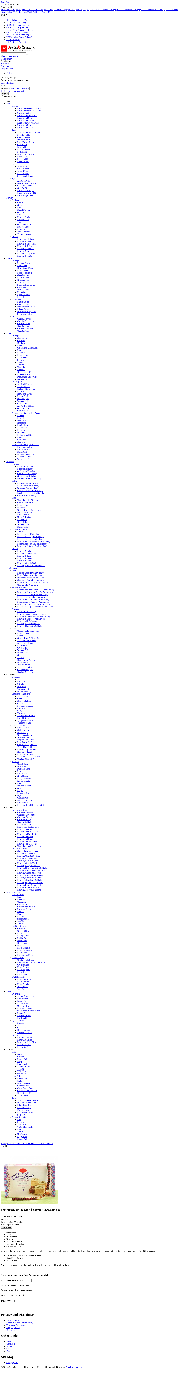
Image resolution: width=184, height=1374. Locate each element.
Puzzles (20, 916)
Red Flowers (22, 229)
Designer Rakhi (24, 140)
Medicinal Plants (24, 1018)
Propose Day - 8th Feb (27, 740)
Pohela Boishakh (24, 800)
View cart (5, 64)
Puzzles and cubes (25, 1112)
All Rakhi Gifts (23, 181)
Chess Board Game (25, 1088)
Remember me (10, 96)
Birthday (10, 461)
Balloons (21, 369)
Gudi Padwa (22, 798)
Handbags (21, 423)
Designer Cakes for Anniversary (31, 578)
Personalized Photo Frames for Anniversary (35, 590)
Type (14, 130)
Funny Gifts (22, 519)
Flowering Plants (24, 1008)
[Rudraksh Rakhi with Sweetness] (29, 1203)
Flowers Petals (23, 217)
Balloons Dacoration (26, 389)
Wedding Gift (23, 689)
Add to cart (6, 1227)
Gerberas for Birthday (26, 476)
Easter (19, 771)
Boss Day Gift (23, 728)
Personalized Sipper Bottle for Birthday (34, 546)
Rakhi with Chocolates (27, 115)
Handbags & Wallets (26, 660)
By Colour (16, 222)
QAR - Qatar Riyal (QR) (78, 9)
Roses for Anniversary (26, 611)
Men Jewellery (23, 449)
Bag (19, 897)
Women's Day (23, 737)
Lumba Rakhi (23, 161)
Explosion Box (23, 374)
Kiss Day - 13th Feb (25, 754)
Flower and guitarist (25, 239)
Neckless (21, 432)
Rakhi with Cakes (24, 113)
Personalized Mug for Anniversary (31, 597)
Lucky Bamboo (24, 999)
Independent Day (24, 778)
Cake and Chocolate (25, 812)
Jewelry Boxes (23, 665)
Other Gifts (16, 655)
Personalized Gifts (19, 1117)
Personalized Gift (19, 587)
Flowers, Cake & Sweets (27, 861)
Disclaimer (11, 1330)
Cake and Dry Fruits (26, 815)
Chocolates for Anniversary (29, 631)
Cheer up (21, 698)
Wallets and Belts (24, 459)
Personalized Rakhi (25, 154)
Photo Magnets (23, 969)
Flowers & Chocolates (26, 244)
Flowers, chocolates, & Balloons (31, 880)
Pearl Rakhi (22, 152)
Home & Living (24, 517)
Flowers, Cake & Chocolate (29, 853)
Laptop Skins (23, 936)
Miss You (21, 708)
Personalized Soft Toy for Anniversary (33, 604)
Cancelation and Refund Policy (19, 1323)
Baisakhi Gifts (23, 803)
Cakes (9, 258)
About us (10, 1346)
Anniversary (11, 568)
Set (13, 164)
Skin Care (21, 440)
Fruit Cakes (22, 265)
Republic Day (23, 793)
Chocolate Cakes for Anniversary (31, 580)
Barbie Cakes (23, 302)
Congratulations (24, 701)
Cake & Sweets (23, 326)
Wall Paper (22, 989)
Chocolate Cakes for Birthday (30, 490)
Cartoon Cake (23, 304)
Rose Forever (23, 219)
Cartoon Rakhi (23, 137)
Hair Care (21, 420)
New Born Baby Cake (26, 311)
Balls (19, 1081)
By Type (15, 200)
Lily (19, 207)
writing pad (22, 1074)
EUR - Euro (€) (22, 12)
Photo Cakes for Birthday (28, 486)
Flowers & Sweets (25, 251)
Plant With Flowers (25, 1037)
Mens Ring (22, 452)
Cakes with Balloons (26, 822)
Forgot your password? (19, 88)
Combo (15, 106)
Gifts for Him (23, 408)
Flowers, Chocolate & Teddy (29, 878)
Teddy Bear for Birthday (27, 500)
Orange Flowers (24, 224)
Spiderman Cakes (24, 314)
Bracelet (20, 415)
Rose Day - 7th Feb (25, 742)
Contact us (10, 1344)
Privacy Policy (12, 1320)
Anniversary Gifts (24, 667)
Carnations (21, 202)
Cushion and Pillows (26, 907)
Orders (9, 73)
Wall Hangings (18, 977)
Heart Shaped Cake (25, 268)
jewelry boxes (23, 425)
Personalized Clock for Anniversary (32, 594)
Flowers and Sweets (25, 839)
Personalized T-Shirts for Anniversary (33, 602)
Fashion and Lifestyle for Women (26, 413)
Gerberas (21, 205)
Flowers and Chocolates (27, 832)
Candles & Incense (25, 672)
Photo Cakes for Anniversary (29, 575)
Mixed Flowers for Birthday (29, 478)
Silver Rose (22, 357)
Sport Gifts (16, 1076)
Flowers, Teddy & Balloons (29, 890)
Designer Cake (23, 280)
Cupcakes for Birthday (27, 495)
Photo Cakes (22, 270)
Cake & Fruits (23, 331)
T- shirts (20, 1069)
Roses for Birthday (25, 466)
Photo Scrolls (23, 984)
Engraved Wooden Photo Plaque (31, 962)
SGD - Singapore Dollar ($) (56, 9)
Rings (19, 437)
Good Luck (22, 1028)
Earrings (20, 418)
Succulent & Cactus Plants (28, 1011)
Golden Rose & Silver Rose (29, 510)
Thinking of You (24, 723)
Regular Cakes (23, 263)
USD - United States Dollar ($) (19, 37)
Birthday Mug (23, 515)
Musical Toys (23, 1110)
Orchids (20, 212)
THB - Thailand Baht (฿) (32, 9)
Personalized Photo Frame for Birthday (33, 541)
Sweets (20, 362)
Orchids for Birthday (26, 471)
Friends (20, 684)
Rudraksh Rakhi (24, 157)
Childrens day (23, 730)
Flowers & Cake (24, 241)
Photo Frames (23, 633)
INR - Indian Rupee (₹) (11, 9)
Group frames (23, 965)
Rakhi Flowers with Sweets (29, 111)
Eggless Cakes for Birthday (29, 483)
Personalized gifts (19, 529)
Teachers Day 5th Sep (26, 759)
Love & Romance (24, 1032)
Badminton (22, 1078)
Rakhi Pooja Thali (25, 195)
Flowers (9, 198)
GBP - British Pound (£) (39, 12)
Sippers (20, 360)
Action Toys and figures (27, 1100)
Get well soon (23, 703)
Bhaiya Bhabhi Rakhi (26, 183)
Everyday (16, 677)
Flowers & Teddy (24, 246)
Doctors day (22, 732)
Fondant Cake (23, 277)
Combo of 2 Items (19, 810)
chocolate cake (23, 275)
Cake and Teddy (24, 819)
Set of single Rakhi (25, 176)
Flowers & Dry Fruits (26, 253)
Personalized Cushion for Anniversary (33, 599)
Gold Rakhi (22, 144)
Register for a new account (12, 91)
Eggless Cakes (23, 294)
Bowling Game (23, 1083)
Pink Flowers (23, 227)
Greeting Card (23, 931)
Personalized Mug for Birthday (30, 536)
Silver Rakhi (22, 159)
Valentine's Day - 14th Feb (28, 757)
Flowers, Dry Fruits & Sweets (30, 882)
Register (10, 83)
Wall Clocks (22, 986)
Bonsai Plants (23, 1001)
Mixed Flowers (23, 210)
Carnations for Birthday (27, 473)
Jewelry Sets (22, 428)
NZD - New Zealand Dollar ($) (103, 9)
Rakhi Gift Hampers (25, 190)
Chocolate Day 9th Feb (27, 744)
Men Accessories (24, 447)
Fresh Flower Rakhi (25, 142)
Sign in (4, 83)
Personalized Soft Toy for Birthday (32, 544)
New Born (21, 686)
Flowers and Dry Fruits (27, 834)
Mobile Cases (23, 938)
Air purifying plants (25, 996)
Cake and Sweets (24, 817)
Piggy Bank (22, 953)
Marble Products (24, 396)
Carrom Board (23, 1086)
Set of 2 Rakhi (23, 166)
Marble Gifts (22, 527)
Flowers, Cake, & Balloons (28, 865)
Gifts (8, 333)
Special (15, 178)
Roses (19, 215)
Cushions (21, 340)
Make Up (21, 430)
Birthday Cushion (24, 512)
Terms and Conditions (15, 1325)
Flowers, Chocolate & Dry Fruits (31, 870)
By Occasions (18, 1020)
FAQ (8, 1341)
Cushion (20, 1057)
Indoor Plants (23, 1003)
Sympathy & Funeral (26, 720)
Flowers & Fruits (24, 256)
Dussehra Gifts (23, 769)
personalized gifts (13, 892)
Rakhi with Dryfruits (26, 118)
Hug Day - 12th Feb (25, 752)
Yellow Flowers (24, 234)
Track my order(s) (8, 80)
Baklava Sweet (23, 379)
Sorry (19, 711)
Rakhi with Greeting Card (28, 123)
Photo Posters (23, 982)
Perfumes (21, 352)
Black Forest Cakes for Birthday (31, 493)
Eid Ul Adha (22, 773)
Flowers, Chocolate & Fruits (29, 873)
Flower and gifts (24, 824)
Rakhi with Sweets (25, 127)
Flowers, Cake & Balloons (28, 563)
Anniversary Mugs (25, 643)
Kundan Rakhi (23, 149)
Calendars (21, 928)
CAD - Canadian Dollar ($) (129, 9)
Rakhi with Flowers (25, 120)
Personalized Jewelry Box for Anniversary (35, 592)
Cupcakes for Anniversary (28, 585)
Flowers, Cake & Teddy (27, 863)
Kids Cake (16, 299)
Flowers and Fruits (25, 836)
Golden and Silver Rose (27, 348)
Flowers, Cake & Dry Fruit (28, 856)
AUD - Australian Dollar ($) (153, 9)
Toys (14, 1098)
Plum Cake (22, 292)
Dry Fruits (21, 343)
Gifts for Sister (23, 188)
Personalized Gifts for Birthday (30, 534)
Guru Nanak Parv (24, 776)
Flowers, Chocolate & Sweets (30, 875)
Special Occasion (19, 725)
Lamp (19, 933)
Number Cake (23, 290)
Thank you (22, 713)
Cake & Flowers (24, 319)
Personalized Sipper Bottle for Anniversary (35, 607)
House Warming (24, 691)
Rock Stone (22, 974)
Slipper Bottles (23, 1066)
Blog (8, 1351)
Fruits (19, 345)
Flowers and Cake (25, 829)
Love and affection (25, 706)
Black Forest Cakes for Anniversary (32, 582)
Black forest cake (24, 273)
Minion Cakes (23, 309)
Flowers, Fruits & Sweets (28, 887)
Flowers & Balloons (25, 248)
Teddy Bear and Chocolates (29, 846)
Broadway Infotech (73, 1367)
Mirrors (20, 911)
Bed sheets (21, 899)
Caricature (21, 902)
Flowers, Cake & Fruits (27, 858)
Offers (9, 1349)
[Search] (27, 54)
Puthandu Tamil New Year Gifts (30, 805)
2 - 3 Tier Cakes (24, 282)
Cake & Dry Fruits (25, 328)
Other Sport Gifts (24, 1093)
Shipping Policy (13, 1327)
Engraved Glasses (24, 909)
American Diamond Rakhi (28, 132)
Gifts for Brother (24, 186)
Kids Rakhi (22, 147)
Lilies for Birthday (25, 469)
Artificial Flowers (24, 384)
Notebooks (22, 943)
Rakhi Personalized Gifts (27, 193)
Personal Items (18, 894)
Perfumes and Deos (25, 435)
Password (5, 88)
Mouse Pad (22, 940)
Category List (12, 1362)
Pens (19, 945)
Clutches (21, 442)
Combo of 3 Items (19, 848)
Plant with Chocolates (26, 1047)
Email (3, 85)
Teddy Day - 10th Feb (26, 747)
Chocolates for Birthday (27, 503)
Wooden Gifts (23, 401)
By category (17, 382)
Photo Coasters (23, 948)
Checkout (5, 66)
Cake (14, 570)
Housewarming (23, 1030)
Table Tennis (22, 1095)
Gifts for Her (22, 411)
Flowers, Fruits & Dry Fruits (29, 885)
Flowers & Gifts (24, 561)
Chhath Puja (22, 764)
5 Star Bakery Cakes (26, 285)
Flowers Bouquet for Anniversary (31, 614)
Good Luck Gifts (24, 372)
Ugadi (19, 795)
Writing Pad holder (25, 1127)
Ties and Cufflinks (25, 457)
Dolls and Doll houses (26, 1103)
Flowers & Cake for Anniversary (31, 619)
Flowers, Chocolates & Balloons (31, 565)
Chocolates (22, 338)
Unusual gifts (23, 398)
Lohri (19, 783)
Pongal (20, 790)
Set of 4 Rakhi (23, 171)
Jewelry (20, 657)
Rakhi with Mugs (24, 125)
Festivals (15, 761)
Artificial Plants (23, 386)
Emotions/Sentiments (21, 694)
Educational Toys (24, 1105)
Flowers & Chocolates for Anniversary (33, 616)
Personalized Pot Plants (27, 1042)
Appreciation (22, 696)
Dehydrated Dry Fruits (27, 377)
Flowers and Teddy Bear (27, 841)
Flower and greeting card (28, 827)
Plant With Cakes (24, 1040)
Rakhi (9, 103)
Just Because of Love (26, 715)
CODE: (4, 1217)
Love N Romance (24, 718)
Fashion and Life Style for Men (25, 444)
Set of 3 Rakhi (23, 169)
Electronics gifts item (26, 955)
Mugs (19, 350)
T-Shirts (20, 365)
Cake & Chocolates (25, 321)
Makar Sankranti (24, 786)
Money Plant (22, 1013)
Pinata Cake (22, 297)
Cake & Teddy (23, 323)
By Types (16, 994)
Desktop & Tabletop (20, 926)
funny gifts (21, 391)
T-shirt (20, 1132)
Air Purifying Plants (25, 406)
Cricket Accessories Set (27, 1090)
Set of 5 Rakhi (23, 173)
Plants (9, 991)
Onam (19, 788)
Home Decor (22, 662)
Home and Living (24, 394)
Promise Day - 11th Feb (27, 749)
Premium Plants (24, 1015)
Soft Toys (21, 921)
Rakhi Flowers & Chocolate (29, 108)
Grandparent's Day (25, 735)
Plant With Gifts (24, 1044)
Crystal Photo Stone (25, 960)
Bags (19, 1054)
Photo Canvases (24, 979)
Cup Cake (21, 287)
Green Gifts (22, 403)
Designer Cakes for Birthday (29, 488)
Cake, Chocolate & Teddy (28, 851)
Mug (19, 914)
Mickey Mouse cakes (26, 307)
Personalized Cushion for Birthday (32, 539)
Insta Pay (5, 2)
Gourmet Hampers (25, 669)
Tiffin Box (21, 1071)
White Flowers (23, 232)
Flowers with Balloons (27, 621)
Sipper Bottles (23, 919)
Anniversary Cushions (26, 640)
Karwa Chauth (23, 781)
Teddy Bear (22, 367)
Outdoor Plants (23, 1006)
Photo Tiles (22, 972)
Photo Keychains (24, 950)
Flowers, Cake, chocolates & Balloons (33, 868)
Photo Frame (22, 355)
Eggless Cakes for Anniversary (30, 573)
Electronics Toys (24, 1107)
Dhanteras (21, 766)
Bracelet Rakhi (23, 135)
